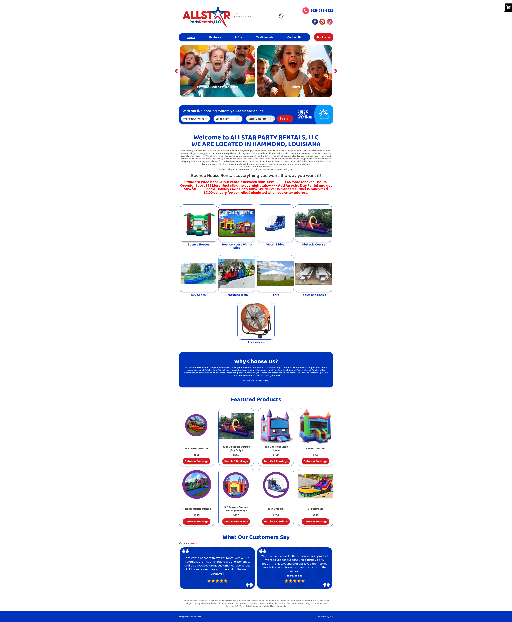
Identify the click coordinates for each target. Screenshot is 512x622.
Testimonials (264, 37)
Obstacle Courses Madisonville (263, 603)
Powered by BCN (325, 616)
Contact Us (294, 37)
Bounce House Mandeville (277, 600)
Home (191, 37)
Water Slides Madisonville (251, 606)
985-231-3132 (321, 11)
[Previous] (176, 71)
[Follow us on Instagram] (330, 21)
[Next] (336, 71)
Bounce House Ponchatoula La (305, 600)
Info (238, 37)
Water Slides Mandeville (275, 606)
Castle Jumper (315, 448)
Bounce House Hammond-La (224, 600)
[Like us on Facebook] (315, 21)
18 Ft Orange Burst (196, 448)
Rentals (214, 37)
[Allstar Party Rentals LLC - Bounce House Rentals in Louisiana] (207, 16)
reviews (192, 543)
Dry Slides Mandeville (206, 603)
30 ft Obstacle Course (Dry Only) (236, 448)
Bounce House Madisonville (251, 600)
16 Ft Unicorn (276, 508)
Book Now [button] (324, 37)
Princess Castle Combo (196, 508)
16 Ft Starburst (316, 508)
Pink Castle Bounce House (276, 448)
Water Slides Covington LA (303, 603)
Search (285, 119)
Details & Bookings (196, 461)
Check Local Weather (305, 115)
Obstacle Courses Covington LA (232, 603)
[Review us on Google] (322, 21)
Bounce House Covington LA (197, 600)
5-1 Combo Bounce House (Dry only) (236, 508)
